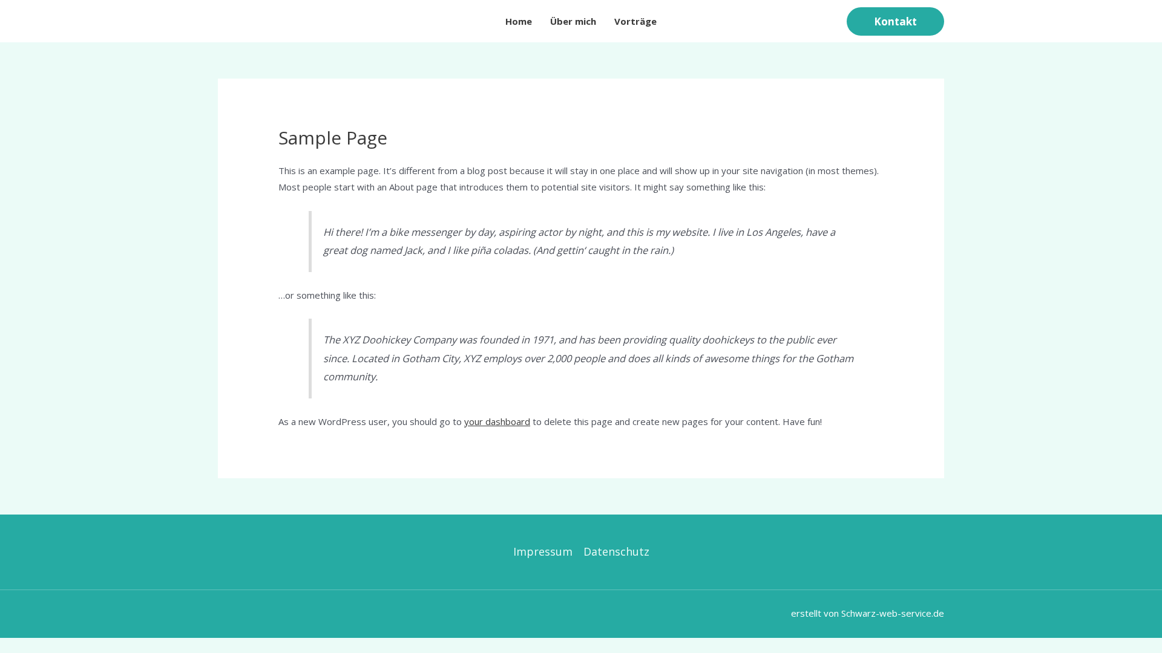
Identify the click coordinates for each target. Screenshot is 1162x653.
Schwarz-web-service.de (892, 613)
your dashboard (497, 421)
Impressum (543, 551)
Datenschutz (616, 551)
